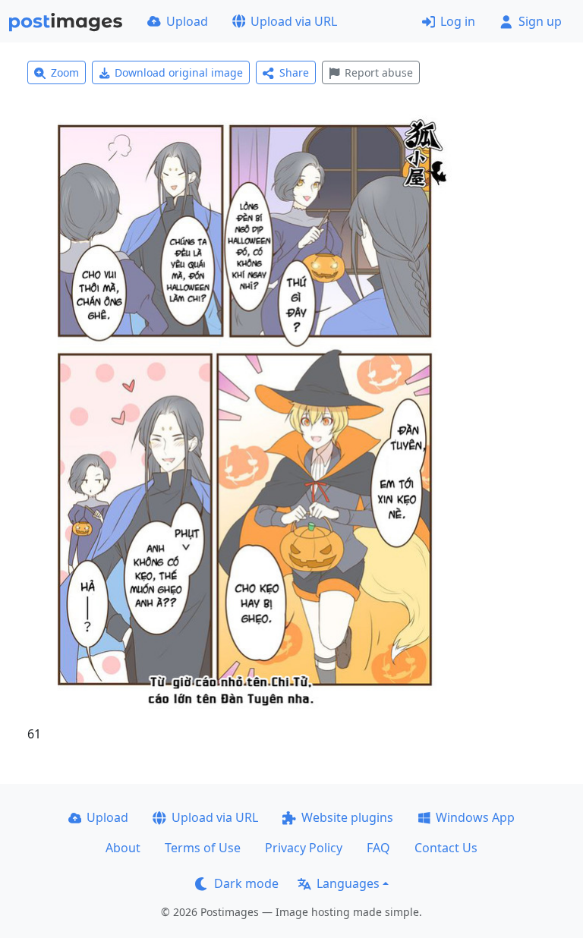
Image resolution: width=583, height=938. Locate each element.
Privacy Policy (303, 847)
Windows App (475, 817)
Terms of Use (203, 847)
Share (294, 72)
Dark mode (246, 883)
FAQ (378, 847)
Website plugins (347, 817)
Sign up (540, 21)
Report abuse (379, 72)
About (123, 847)
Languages (348, 883)
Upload (187, 21)
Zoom (65, 72)
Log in (457, 21)
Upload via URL (294, 21)
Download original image (179, 72)
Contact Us (445, 847)
